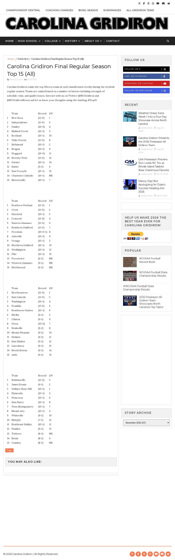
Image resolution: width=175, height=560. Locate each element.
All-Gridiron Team (140, 10)
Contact (113, 40)
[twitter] (139, 3)
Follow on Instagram (138, 90)
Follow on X (133, 69)
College (51, 40)
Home (9, 40)
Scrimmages (112, 10)
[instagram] (153, 3)
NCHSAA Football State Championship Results (153, 274)
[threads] (148, 3)
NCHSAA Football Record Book (149, 260)
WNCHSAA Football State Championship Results (138, 288)
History (71, 40)
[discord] (163, 3)
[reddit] (169, 3)
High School (28, 40)
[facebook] (144, 3)
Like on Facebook (136, 76)
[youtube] (158, 3)
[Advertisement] (87, 509)
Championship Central (23, 10)
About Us (91, 40)
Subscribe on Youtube (139, 83)
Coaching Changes (59, 10)
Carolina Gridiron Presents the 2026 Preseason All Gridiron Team (153, 142)
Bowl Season (88, 10)
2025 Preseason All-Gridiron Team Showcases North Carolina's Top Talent (151, 302)
